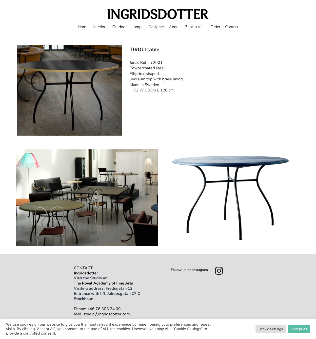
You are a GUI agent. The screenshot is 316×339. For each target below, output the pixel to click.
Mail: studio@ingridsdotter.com (102, 314)
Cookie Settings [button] (270, 329)
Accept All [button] (299, 329)
